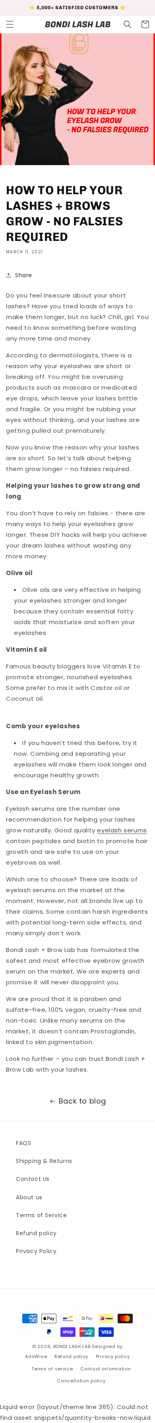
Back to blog (82, 1101)
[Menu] (10, 24)
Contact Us (33, 1179)
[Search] (127, 24)
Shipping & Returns (44, 1161)
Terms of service (52, 1369)
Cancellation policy (81, 1381)
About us (29, 1197)
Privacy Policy (36, 1251)
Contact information (105, 1369)
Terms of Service (41, 1215)
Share (23, 275)
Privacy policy (113, 1356)
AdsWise (36, 1356)
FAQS (23, 1143)
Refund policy (36, 1233)
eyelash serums (122, 830)
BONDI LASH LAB (72, 1346)
